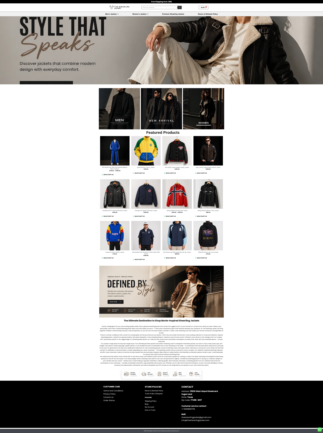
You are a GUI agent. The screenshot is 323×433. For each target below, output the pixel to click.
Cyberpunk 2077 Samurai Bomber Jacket (114, 210)
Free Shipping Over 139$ (161, 2)
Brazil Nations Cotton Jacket (146, 167)
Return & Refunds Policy (208, 14)
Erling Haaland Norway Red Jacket (177, 210)
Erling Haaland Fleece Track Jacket (208, 210)
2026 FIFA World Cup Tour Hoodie (208, 252)
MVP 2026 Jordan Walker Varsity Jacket (177, 167)
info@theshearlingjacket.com (195, 420)
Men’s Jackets (111, 14)
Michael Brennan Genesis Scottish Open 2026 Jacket (146, 253)
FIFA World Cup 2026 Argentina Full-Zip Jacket (177, 252)
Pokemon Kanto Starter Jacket (115, 252)
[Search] (179, 7)
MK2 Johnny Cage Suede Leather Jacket (208, 167)
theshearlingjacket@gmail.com (196, 417)
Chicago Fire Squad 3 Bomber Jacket (146, 210)
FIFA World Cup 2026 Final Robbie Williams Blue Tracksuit (114, 168)
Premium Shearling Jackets (173, 14)
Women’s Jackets (139, 14)
